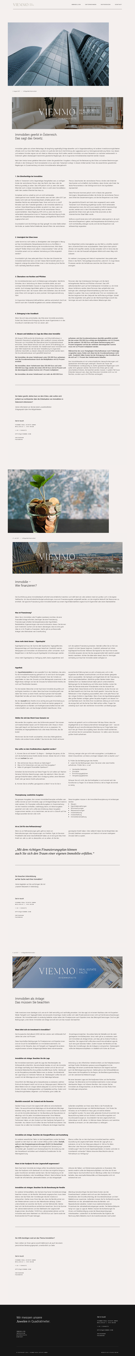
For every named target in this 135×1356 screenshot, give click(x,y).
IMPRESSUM (21, 1333)
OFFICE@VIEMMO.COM (23, 434)
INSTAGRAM (19, 437)
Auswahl (23, 701)
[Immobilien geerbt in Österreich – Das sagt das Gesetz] (58, 54)
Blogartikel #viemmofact (30, 91)
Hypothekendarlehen (25, 672)
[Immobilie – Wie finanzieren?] (58, 501)
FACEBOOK (19, 439)
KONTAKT (20, 1337)
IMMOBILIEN (21, 1331)
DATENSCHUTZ (22, 1335)
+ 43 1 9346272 (21, 430)
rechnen (24, 758)
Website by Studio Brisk (109, 1352)
